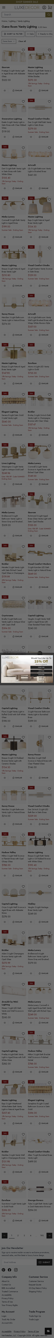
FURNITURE (41, 667)
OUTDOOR (41, 674)
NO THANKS (41, 677)
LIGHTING (41, 671)
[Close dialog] (52, 656)
